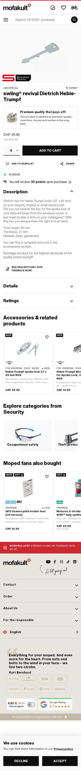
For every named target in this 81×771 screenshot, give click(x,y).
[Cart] (74, 8)
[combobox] (11, 151)
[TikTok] (68, 562)
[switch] (31, 704)
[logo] (17, 7)
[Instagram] (61, 562)
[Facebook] (55, 562)
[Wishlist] (64, 8)
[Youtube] (48, 562)
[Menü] (35, 700)
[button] (40, 192)
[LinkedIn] (75, 562)
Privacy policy (63, 749)
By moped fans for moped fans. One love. (37, 717)
